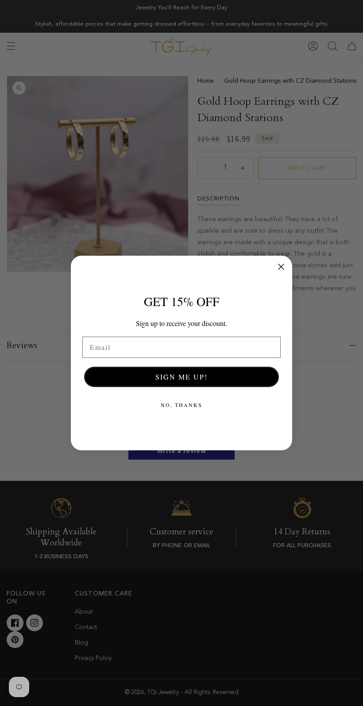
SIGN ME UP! (181, 376)
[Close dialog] (281, 266)
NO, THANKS (181, 404)
